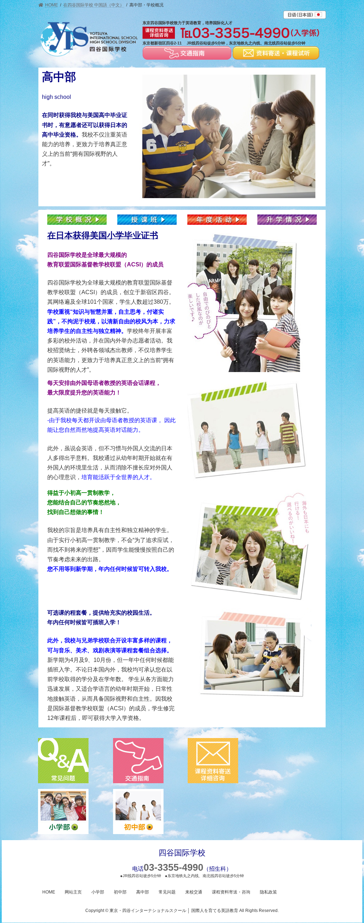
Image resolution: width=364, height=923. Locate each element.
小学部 (97, 892)
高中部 (142, 892)
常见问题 (167, 892)
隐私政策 (268, 892)
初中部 (120, 892)
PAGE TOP (348, 888)
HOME (48, 892)
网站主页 (73, 892)
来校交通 (193, 892)
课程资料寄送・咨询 (231, 892)
